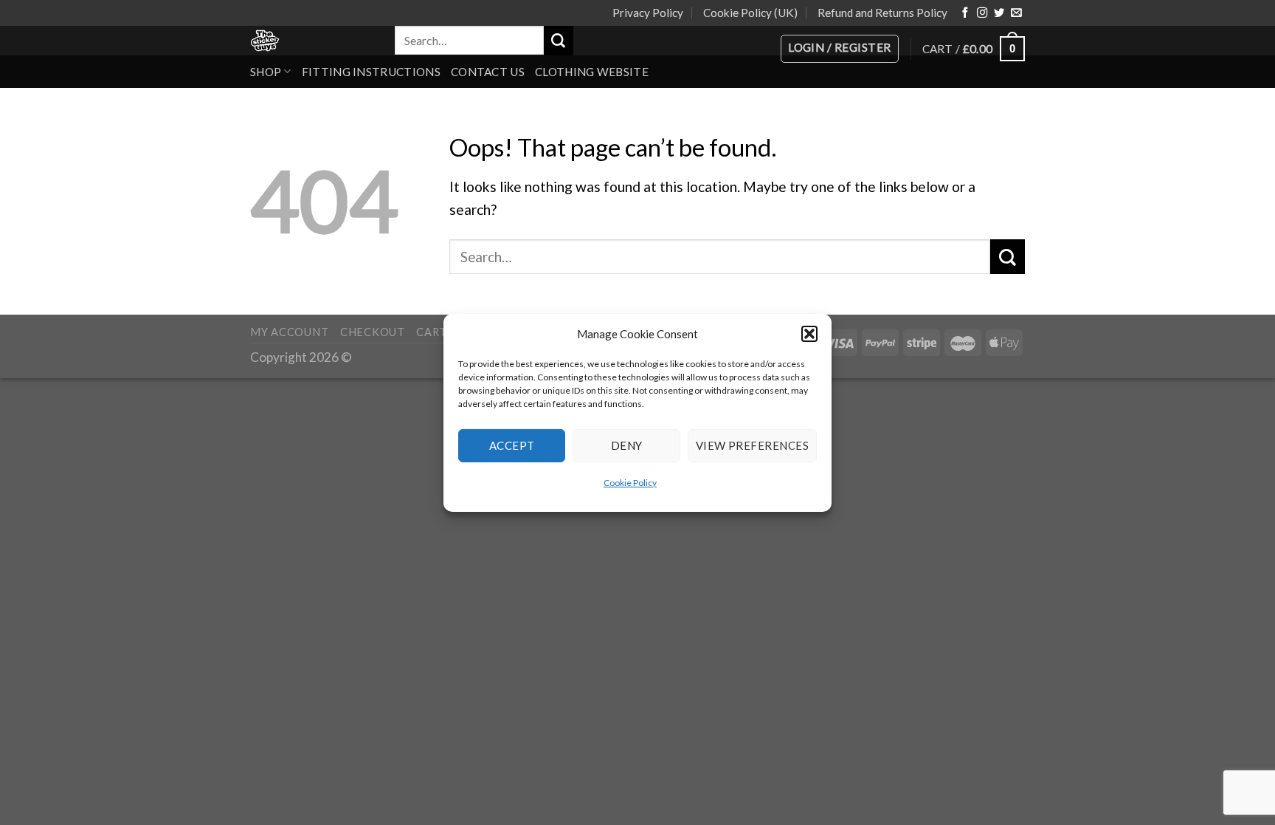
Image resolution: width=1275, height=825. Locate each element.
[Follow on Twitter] (999, 13)
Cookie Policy (630, 481)
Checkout (372, 332)
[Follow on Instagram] (982, 13)
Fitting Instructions (371, 71)
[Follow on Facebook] (965, 13)
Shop (265, 71)
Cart (431, 332)
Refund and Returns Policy (882, 12)
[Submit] (558, 40)
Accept (512, 445)
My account (289, 332)
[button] (809, 333)
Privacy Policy (647, 12)
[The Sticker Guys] (311, 40)
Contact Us (488, 71)
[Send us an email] (1016, 13)
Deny (627, 445)
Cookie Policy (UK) (750, 12)
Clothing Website (592, 71)
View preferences (752, 445)
